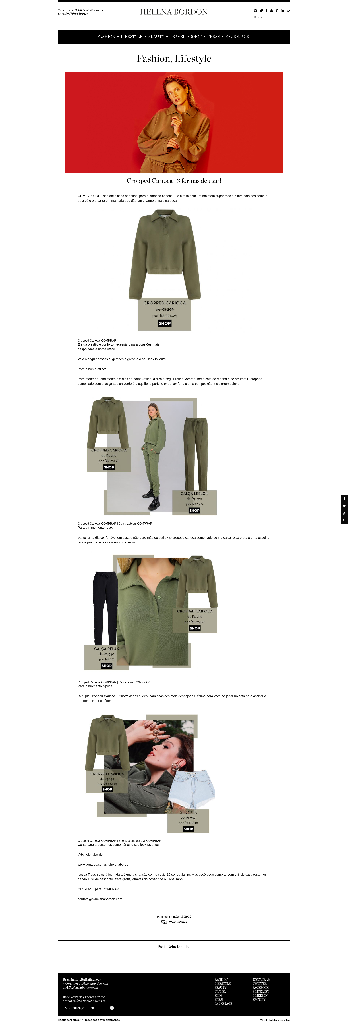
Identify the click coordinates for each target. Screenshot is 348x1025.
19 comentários (178, 922)
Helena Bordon (174, 12)
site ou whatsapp (170, 879)
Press (213, 37)
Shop (196, 37)
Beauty (156, 37)
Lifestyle (132, 37)
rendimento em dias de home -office (125, 379)
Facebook (266, 10)
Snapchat (271, 10)
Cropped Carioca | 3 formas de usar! (174, 181)
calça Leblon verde (118, 384)
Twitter (261, 10)
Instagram (255, 10)
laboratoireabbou (281, 1020)
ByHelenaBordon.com (83, 987)
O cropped (254, 379)
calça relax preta (235, 537)
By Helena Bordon (76, 13)
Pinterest (277, 10)
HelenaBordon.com (95, 983)
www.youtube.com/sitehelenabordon (104, 864)
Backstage (237, 37)
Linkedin (282, 10)
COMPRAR (108, 340)
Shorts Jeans (128, 696)
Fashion (106, 37)
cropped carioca (161, 196)
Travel (177, 37)
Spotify (288, 10)
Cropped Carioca (102, 696)
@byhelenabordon (91, 854)
